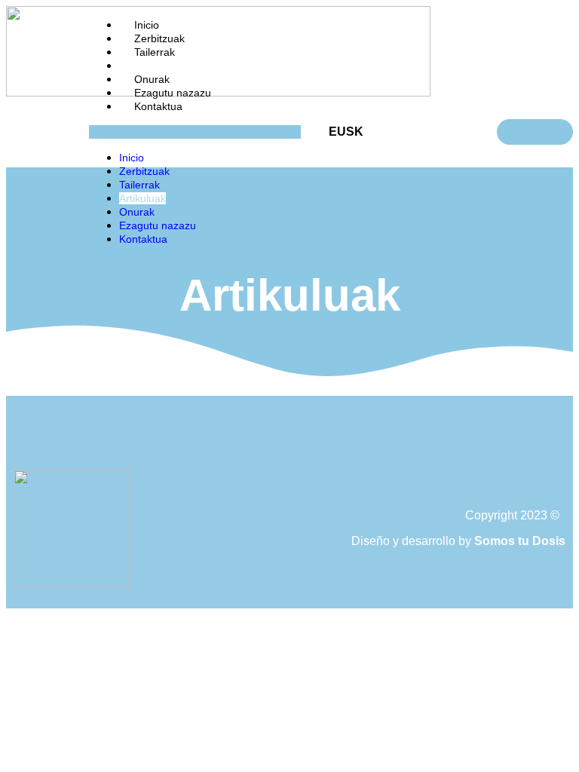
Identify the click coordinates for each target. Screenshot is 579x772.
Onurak (152, 79)
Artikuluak (157, 66)
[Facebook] (248, 452)
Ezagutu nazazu (172, 93)
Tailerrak (154, 52)
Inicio (146, 25)
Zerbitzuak (159, 38)
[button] (195, 132)
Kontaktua (158, 106)
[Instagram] (289, 452)
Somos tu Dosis (519, 541)
